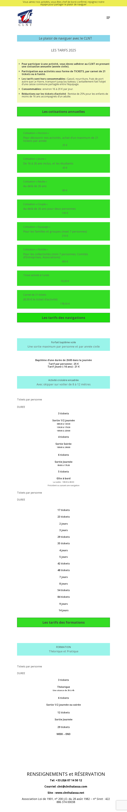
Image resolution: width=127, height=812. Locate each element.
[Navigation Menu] (108, 17)
